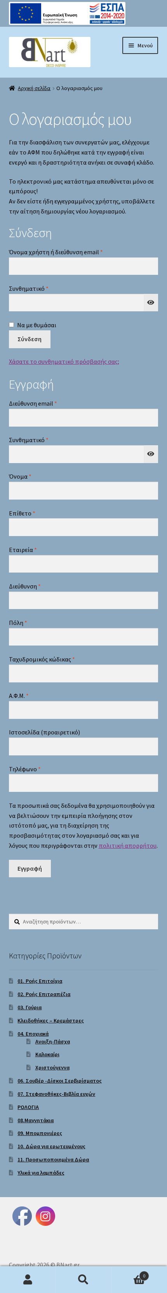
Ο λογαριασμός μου (28, 1280)
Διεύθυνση (25, 586)
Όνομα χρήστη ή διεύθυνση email (71, 252)
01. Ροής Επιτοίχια (39, 980)
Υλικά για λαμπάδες (40, 1172)
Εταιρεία (23, 550)
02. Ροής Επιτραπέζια (43, 994)
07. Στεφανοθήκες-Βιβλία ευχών (56, 1093)
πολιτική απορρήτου (128, 845)
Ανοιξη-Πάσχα (52, 1041)
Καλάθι (128, 1273)
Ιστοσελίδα (44, 732)
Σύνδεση (29, 339)
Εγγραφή (29, 868)
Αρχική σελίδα (34, 88)
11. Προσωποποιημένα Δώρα (53, 1159)
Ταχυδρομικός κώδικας (42, 659)
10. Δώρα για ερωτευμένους (51, 1146)
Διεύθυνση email (48, 403)
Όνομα (20, 476)
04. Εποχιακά (33, 1033)
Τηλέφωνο (25, 769)
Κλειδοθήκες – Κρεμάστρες (50, 1020)
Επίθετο (22, 513)
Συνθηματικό (43, 288)
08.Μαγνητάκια (35, 1120)
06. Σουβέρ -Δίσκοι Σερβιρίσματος (59, 1080)
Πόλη (18, 623)
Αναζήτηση (83, 1280)
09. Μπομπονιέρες (39, 1133)
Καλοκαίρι (47, 1054)
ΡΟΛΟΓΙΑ (28, 1107)
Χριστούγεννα (52, 1067)
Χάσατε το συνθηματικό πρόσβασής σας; (64, 361)
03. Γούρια (29, 1007)
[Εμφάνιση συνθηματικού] (151, 303)
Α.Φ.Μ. (19, 695)
